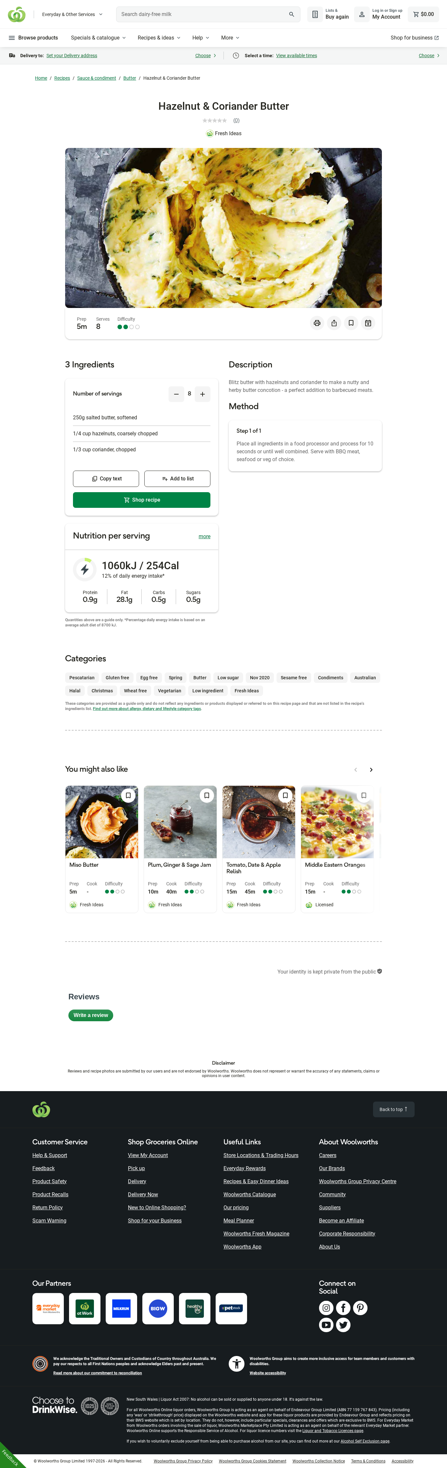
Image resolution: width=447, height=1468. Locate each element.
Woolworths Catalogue (250, 1194)
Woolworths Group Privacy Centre (357, 1181)
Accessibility (403, 1461)
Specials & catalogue (95, 38)
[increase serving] (202, 394)
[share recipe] (334, 323)
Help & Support (49, 1155)
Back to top (392, 1109)
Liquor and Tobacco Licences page (332, 1430)
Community (332, 1194)
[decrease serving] (176, 394)
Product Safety (49, 1181)
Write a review (93, 1016)
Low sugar (228, 677)
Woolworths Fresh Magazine (256, 1234)
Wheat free (135, 690)
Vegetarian (169, 690)
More (227, 38)
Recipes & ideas (156, 38)
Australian (365, 677)
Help (197, 38)
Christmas (102, 690)
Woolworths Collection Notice (319, 1461)
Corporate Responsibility (347, 1234)
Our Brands (332, 1168)
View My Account (148, 1155)
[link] (224, 120)
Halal (74, 690)
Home (41, 78)
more (204, 536)
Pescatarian (82, 677)
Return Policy (47, 1207)
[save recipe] (351, 323)
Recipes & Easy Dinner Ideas (256, 1181)
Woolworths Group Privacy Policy (183, 1461)
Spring (175, 677)
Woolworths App (242, 1247)
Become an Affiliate (341, 1221)
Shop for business (412, 38)
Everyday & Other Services (68, 14)
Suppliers (330, 1207)
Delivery (137, 1181)
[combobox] (208, 14)
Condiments (330, 677)
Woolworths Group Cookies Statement (252, 1461)
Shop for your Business (155, 1221)
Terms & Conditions (368, 1461)
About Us (329, 1247)
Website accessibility (268, 1373)
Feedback (43, 1168)
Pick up (136, 1168)
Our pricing (236, 1207)
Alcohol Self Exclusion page (365, 1441)
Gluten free (117, 677)
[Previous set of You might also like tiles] (355, 770)
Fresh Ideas (228, 133)
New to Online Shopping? (157, 1207)
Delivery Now (143, 1194)
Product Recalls (50, 1194)
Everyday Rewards (245, 1168)
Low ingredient (208, 690)
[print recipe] (317, 323)
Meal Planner (239, 1221)
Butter (129, 78)
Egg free (149, 677)
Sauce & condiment (96, 78)
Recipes (62, 78)
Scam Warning (49, 1221)
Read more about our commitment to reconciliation (97, 1373)
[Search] (292, 14)
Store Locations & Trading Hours (261, 1155)
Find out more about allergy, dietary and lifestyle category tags (147, 708)
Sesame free (294, 677)
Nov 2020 (260, 677)
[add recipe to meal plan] (368, 323)
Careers (327, 1155)
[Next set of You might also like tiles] (371, 770)
